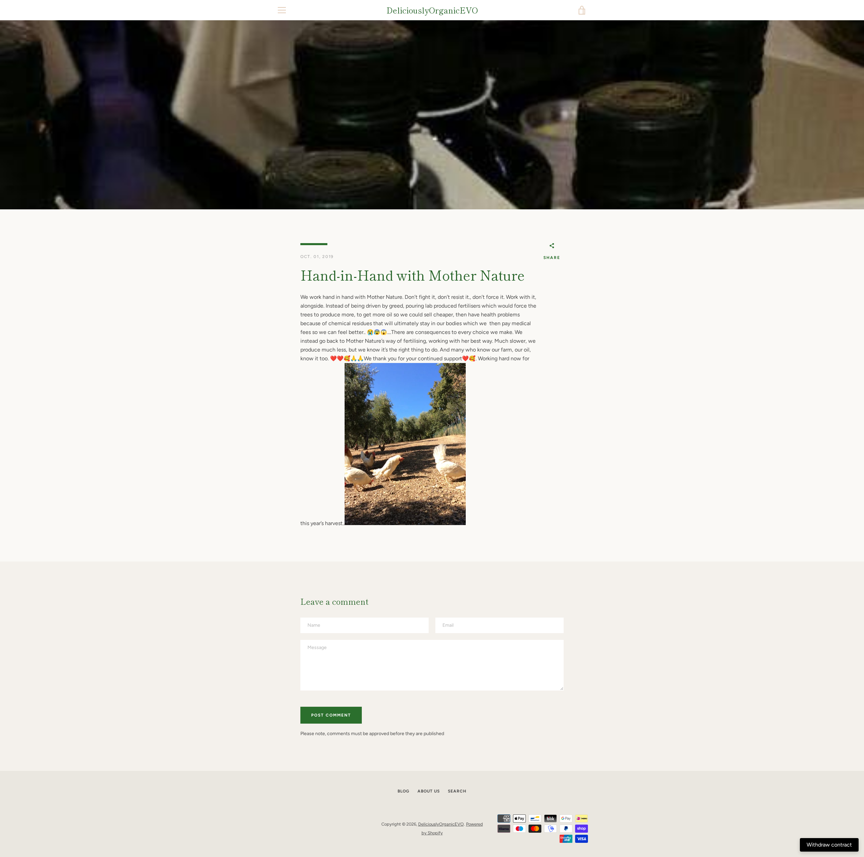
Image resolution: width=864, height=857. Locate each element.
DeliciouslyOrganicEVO (432, 10)
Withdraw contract (829, 844)
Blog (403, 791)
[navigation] (281, 10)
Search (457, 791)
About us (428, 791)
